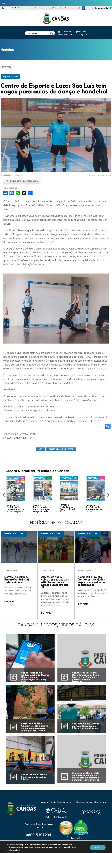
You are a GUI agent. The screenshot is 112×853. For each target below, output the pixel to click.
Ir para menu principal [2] (45, 8)
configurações (13, 850)
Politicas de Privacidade (56, 817)
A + (16, 8)
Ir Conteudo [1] (31, 8)
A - (13, 8)
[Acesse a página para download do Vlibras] (83, 8)
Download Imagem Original (11, 175)
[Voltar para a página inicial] (56, 24)
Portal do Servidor (100, 8)
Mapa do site (76, 838)
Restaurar (21, 8)
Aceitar (97, 847)
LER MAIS (9, 601)
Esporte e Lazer (10, 76)
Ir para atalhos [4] (74, 8)
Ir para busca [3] (60, 8)
